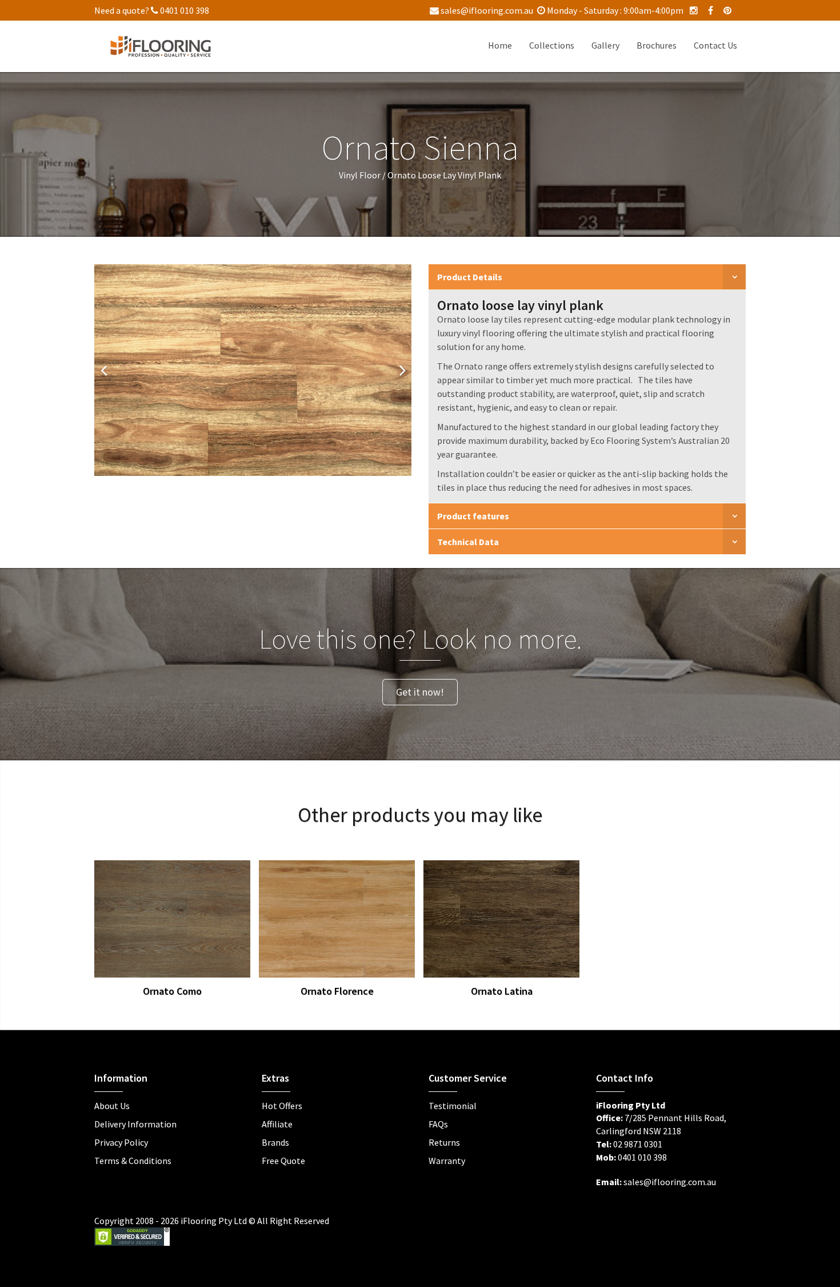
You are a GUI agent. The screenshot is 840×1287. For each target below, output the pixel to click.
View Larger (144, 915)
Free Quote (283, 1160)
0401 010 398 (183, 10)
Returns (444, 1142)
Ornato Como (172, 991)
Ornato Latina (502, 991)
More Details (199, 915)
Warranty (447, 1160)
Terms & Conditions (132, 1160)
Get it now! (420, 691)
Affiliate (277, 1124)
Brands (275, 1142)
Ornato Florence (337, 991)
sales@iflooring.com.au (486, 10)
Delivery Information (135, 1124)
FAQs (438, 1124)
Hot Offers (282, 1105)
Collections (551, 45)
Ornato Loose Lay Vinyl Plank (444, 175)
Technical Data (468, 541)
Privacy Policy (121, 1142)
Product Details (469, 277)
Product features (473, 516)
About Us (112, 1105)
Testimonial (453, 1105)
